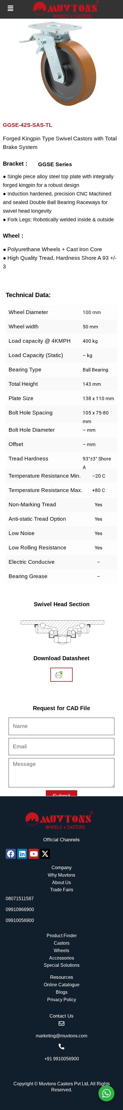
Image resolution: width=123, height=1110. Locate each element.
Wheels (61, 950)
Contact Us (61, 1016)
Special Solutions (62, 965)
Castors (62, 943)
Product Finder (62, 935)
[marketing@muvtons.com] (61, 1023)
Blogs (62, 992)
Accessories (61, 958)
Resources (61, 977)
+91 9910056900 (61, 1058)
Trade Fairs (61, 889)
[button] (10, 8)
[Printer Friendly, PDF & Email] (58, 674)
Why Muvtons (61, 875)
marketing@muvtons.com (61, 1035)
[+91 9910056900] (61, 1046)
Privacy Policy (61, 999)
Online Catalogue (62, 984)
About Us (61, 882)
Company (61, 867)
